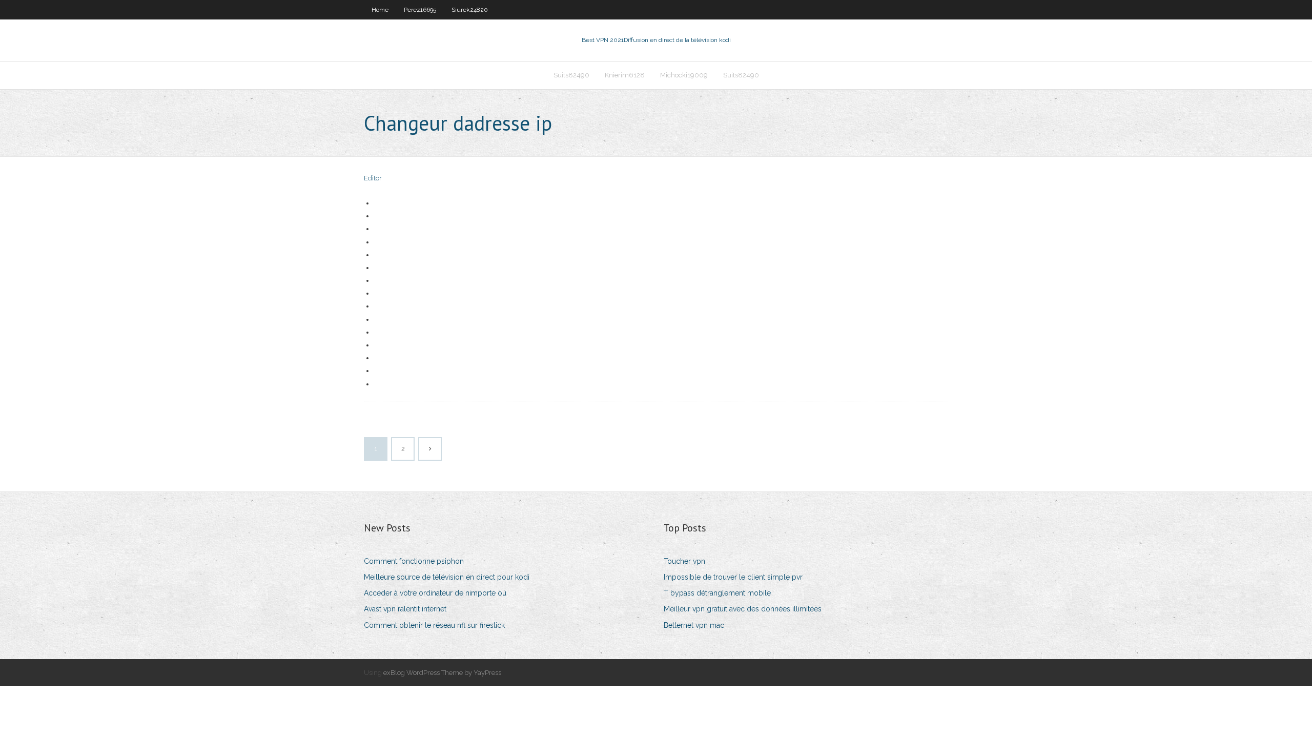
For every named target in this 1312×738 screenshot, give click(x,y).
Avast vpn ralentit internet (405, 609)
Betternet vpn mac (694, 625)
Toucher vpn (684, 561)
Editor (373, 178)
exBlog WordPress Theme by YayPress (442, 672)
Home (380, 9)
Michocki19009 (684, 75)
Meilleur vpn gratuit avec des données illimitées (743, 609)
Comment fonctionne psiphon (414, 561)
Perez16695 (420, 9)
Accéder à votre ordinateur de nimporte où (435, 593)
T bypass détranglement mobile (717, 593)
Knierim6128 (625, 75)
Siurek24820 (470, 9)
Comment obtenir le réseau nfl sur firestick (434, 625)
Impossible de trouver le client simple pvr (733, 577)
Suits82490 (571, 75)
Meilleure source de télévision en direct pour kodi (446, 577)
